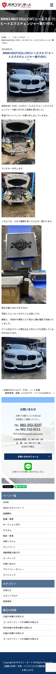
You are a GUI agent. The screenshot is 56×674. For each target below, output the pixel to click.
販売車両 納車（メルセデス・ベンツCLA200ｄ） (28, 393)
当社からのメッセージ (13, 507)
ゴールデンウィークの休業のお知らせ (21, 622)
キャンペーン (9, 546)
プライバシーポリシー (13, 569)
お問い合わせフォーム (28, 456)
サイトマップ (9, 574)
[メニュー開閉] (51, 4)
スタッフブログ (19, 37)
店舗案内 (7, 513)
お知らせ (7, 590)
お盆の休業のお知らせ (13, 616)
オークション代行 (11, 524)
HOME (3, 37)
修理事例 (7, 601)
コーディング (9, 558)
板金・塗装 (8, 535)
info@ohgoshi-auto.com (30, 433)
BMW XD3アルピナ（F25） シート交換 (22, 390)
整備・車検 (8, 518)
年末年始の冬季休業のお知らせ (17, 627)
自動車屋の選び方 (11, 552)
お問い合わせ (9, 563)
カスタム (7, 530)
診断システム (9, 541)
